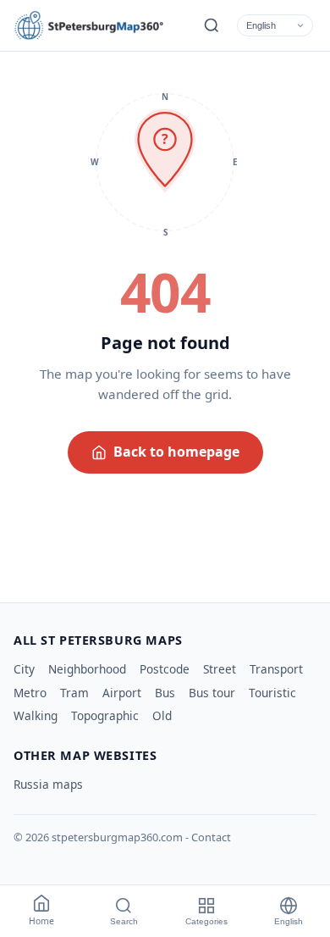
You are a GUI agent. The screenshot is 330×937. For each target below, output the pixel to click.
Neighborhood (87, 669)
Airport (121, 693)
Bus (165, 693)
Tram (74, 693)
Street (219, 669)
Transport (276, 669)
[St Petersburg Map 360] (90, 25)
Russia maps (48, 784)
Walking (36, 715)
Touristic (272, 693)
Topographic (105, 715)
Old (162, 715)
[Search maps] (211, 25)
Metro (30, 693)
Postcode (165, 669)
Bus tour (212, 693)
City (24, 669)
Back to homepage (176, 451)
